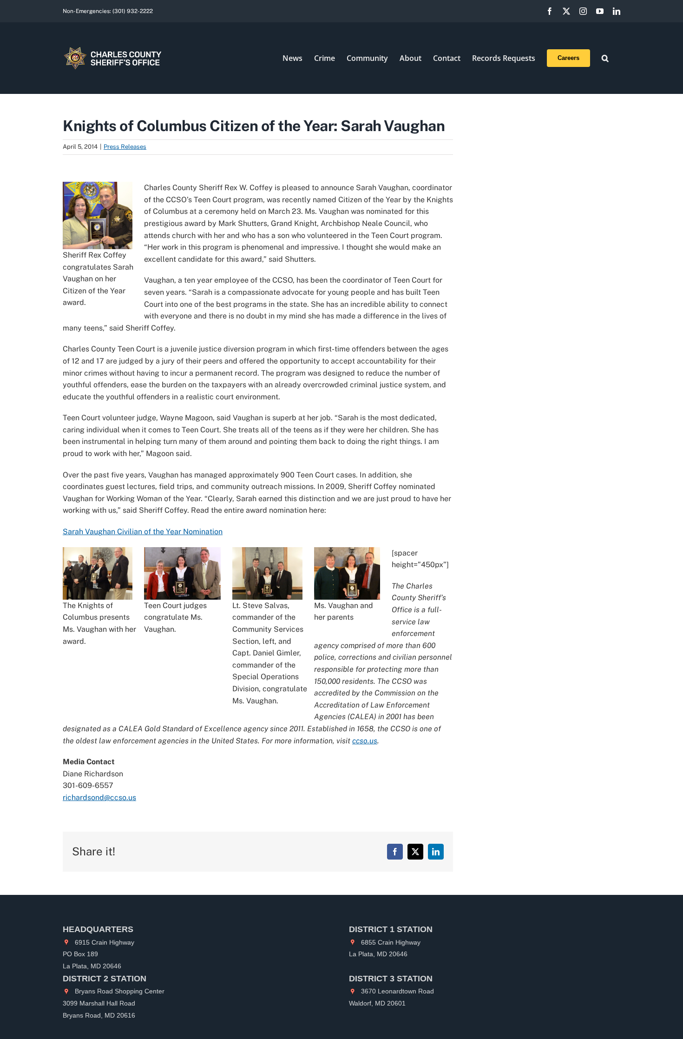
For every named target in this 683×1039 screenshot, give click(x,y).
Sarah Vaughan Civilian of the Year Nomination (143, 531)
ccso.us (364, 740)
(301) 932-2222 (132, 11)
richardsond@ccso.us (99, 797)
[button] (605, 58)
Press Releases (125, 146)
